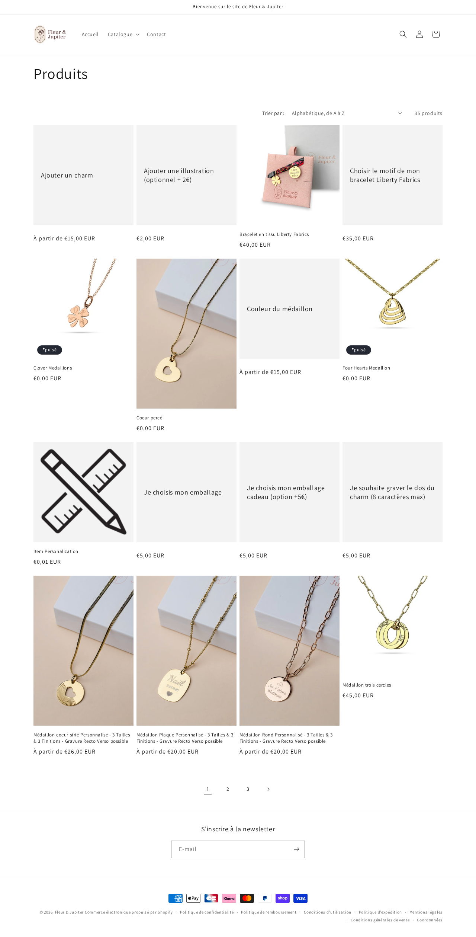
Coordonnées (430, 919)
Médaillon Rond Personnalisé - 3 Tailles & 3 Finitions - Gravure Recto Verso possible (286, 738)
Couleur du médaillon (280, 308)
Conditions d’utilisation (327, 912)
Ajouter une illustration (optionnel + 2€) (179, 174)
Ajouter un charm (67, 175)
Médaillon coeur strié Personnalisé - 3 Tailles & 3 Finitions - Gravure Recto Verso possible (81, 738)
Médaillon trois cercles (366, 685)
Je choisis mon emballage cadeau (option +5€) (286, 492)
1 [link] (207, 789)
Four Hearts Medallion (366, 368)
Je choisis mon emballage (183, 492)
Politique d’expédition (380, 912)
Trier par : (273, 113)
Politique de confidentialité (207, 912)
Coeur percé (149, 418)
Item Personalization (55, 551)
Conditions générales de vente (380, 919)
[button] (122, 34)
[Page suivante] (268, 789)
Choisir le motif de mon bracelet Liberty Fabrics (385, 174)
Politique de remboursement (268, 912)
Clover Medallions (52, 368)
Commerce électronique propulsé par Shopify (129, 912)
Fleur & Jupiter (69, 912)
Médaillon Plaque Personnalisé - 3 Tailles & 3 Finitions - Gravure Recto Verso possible (185, 738)
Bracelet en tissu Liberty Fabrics (274, 234)
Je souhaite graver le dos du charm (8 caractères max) (392, 492)
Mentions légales (426, 912)
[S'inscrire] (296, 849)
